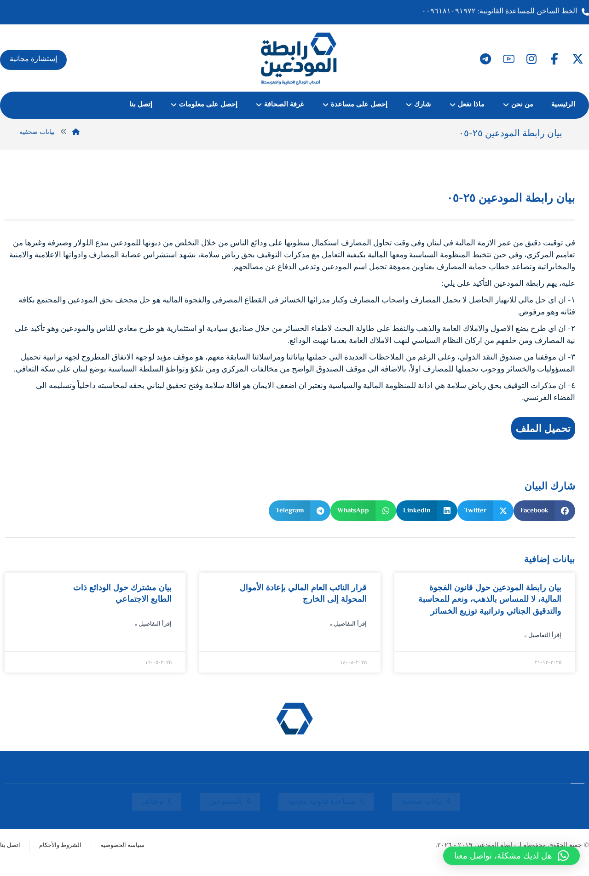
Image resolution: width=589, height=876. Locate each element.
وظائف (152, 802)
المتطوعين (225, 802)
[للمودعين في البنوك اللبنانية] (299, 58)
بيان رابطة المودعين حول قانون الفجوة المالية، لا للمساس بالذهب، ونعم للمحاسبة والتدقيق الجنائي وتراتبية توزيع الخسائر (489, 598)
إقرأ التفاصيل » (542, 636)
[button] (577, 58)
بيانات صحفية (421, 802)
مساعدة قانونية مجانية (321, 802)
